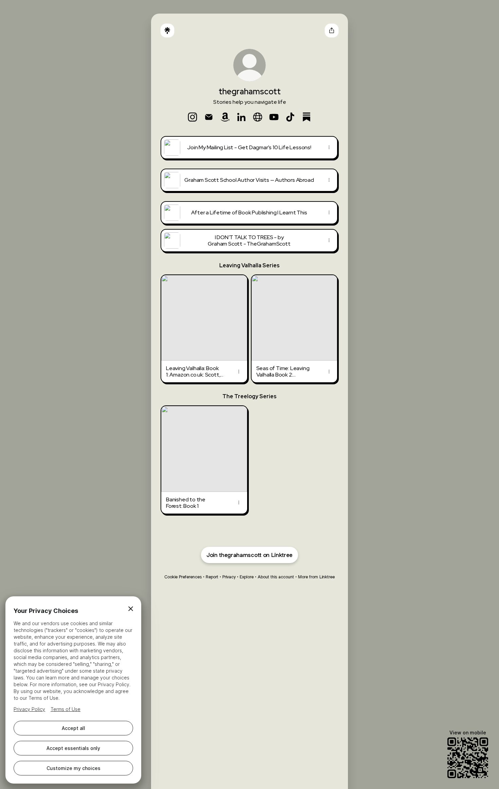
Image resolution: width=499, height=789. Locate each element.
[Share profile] (331, 30)
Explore (247, 577)
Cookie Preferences (183, 577)
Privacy (229, 577)
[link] (192, 117)
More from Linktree (316, 577)
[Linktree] (167, 30)
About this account (276, 577)
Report (212, 577)
